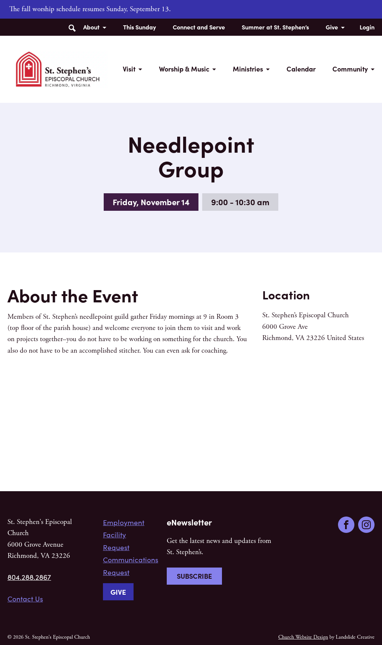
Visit (129, 68)
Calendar (301, 68)
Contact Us (25, 598)
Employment (123, 522)
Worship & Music (184, 68)
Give (332, 27)
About (91, 27)
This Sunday (139, 27)
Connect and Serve (199, 27)
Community (350, 68)
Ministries (248, 68)
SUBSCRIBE (194, 576)
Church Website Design (303, 637)
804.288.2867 (29, 577)
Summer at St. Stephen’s (275, 27)
